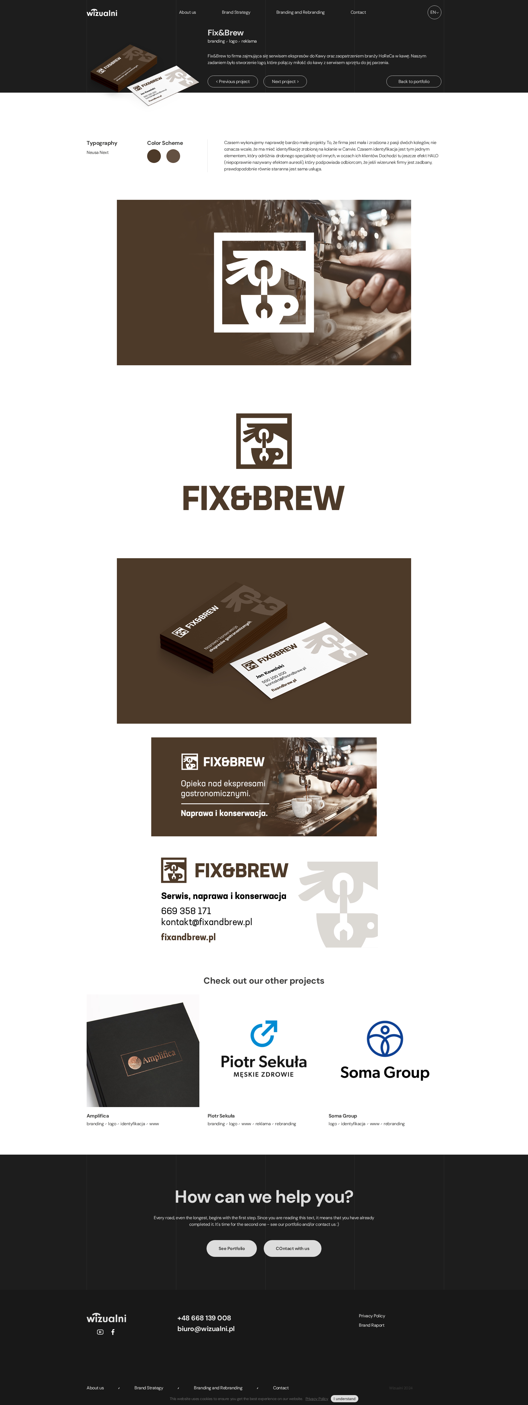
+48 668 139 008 (204, 1318)
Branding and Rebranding (300, 12)
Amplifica (98, 1116)
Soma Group (343, 1116)
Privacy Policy (372, 1316)
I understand (345, 1398)
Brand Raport (371, 1325)
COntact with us (292, 1248)
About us (187, 12)
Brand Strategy (236, 12)
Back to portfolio (414, 81)
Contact (358, 12)
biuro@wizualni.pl (206, 1328)
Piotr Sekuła (221, 1116)
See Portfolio (232, 1248)
